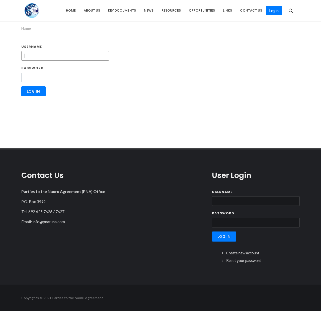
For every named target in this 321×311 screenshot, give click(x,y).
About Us (92, 10)
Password (32, 68)
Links (227, 10)
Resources (171, 10)
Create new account (242, 253)
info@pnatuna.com (49, 221)
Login (274, 10)
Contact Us (251, 10)
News (148, 10)
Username (31, 46)
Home (71, 10)
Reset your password (243, 260)
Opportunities (202, 10)
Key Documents (122, 10)
